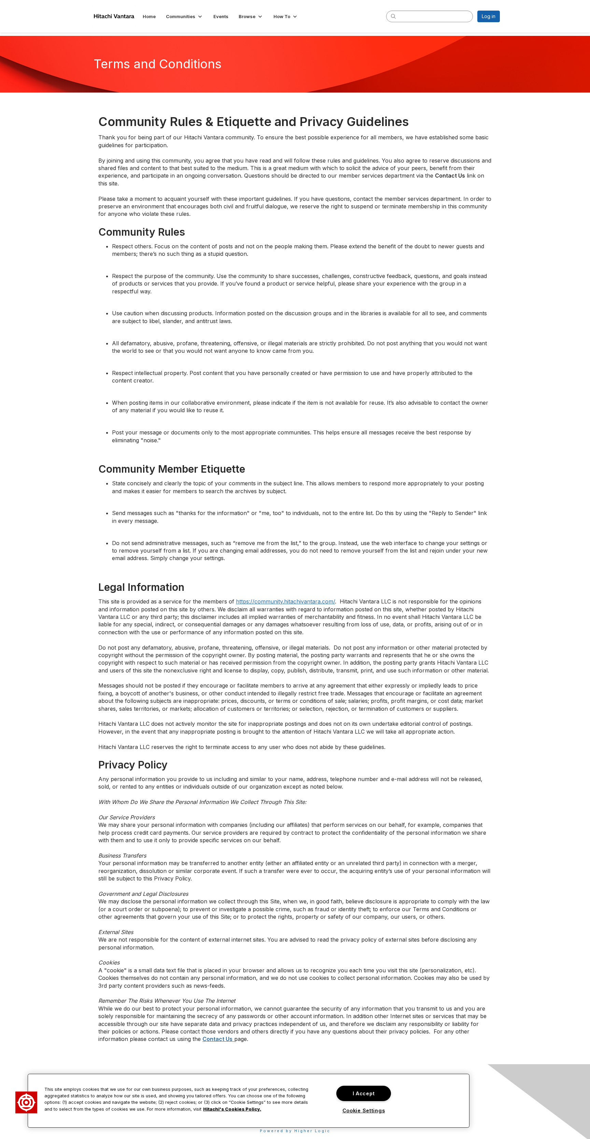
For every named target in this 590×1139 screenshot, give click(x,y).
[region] (248, 1100)
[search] (393, 16)
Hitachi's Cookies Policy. (232, 1108)
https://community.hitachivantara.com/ (285, 601)
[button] (184, 16)
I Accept (364, 1093)
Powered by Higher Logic (295, 1130)
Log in (488, 16)
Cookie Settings (363, 1110)
